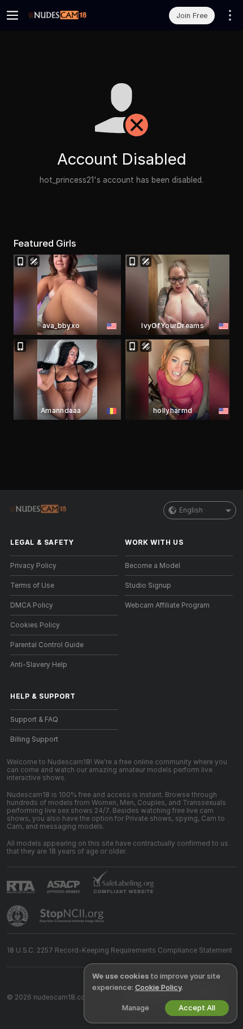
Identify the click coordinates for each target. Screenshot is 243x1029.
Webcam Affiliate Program (167, 605)
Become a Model (152, 566)
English (191, 510)
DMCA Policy (31, 605)
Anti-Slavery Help (38, 665)
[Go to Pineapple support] (19, 916)
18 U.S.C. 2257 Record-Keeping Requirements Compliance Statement (119, 950)
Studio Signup (148, 585)
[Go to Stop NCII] (73, 916)
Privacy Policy (33, 566)
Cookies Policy (35, 625)
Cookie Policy (158, 987)
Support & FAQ (34, 720)
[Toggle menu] (12, 15)
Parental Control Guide (47, 645)
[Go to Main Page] (73, 15)
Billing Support (34, 739)
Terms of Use (32, 585)
